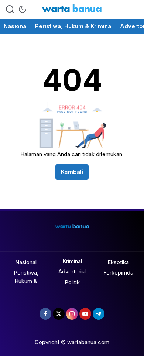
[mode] (22, 9)
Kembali (72, 171)
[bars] (132, 9)
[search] (10, 9)
